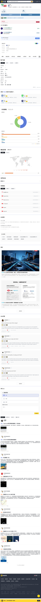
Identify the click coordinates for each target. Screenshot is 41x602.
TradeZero (33, 591)
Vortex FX (28, 591)
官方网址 (30, 14)
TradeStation (13, 591)
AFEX (8, 591)
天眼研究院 (3, 581)
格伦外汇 (23, 591)
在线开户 (10, 14)
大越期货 (15, 593)
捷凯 (5, 591)
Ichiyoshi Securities (22, 593)
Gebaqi (28, 593)
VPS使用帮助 (8, 581)
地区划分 (16, 581)
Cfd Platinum (18, 591)
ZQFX (2, 591)
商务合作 (12, 581)
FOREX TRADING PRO (5, 593)
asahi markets (33, 593)
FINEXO (11, 593)
